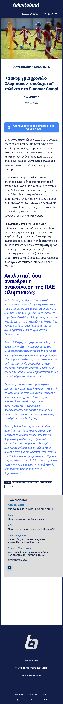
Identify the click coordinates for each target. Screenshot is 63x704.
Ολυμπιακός (31, 97)
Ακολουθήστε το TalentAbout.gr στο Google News (33, 127)
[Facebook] (45, 13)
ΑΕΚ (10, 525)
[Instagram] (48, 13)
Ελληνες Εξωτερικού (19, 548)
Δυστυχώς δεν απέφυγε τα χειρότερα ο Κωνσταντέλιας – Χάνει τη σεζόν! (29, 553)
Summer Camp (19, 483)
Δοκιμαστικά (33, 483)
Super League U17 (18, 535)
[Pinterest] (35, 111)
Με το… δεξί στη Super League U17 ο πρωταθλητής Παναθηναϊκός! (28, 540)
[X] (52, 13)
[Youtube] (56, 13)
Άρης (10, 515)
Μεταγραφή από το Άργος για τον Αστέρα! (31, 509)
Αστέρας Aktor (16, 505)
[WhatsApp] (42, 111)
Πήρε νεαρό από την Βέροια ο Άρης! (27, 519)
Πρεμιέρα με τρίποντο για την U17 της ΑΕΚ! (31, 529)
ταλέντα (9, 486)
